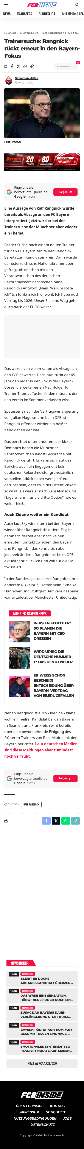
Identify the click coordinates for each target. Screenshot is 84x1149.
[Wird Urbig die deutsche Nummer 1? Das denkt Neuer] (19, 658)
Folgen (63, 192)
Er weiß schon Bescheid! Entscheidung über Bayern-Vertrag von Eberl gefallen (54, 685)
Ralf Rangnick (31, 804)
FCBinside (10, 32)
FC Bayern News (28, 32)
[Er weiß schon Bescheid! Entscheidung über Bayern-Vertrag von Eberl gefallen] (19, 686)
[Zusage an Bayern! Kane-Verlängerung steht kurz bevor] (42, 1012)
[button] (8, 4)
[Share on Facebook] (12, 66)
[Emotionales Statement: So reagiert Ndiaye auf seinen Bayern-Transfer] (42, 1046)
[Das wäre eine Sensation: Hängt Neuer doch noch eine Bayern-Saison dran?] (42, 995)
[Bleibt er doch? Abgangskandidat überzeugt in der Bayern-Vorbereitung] (42, 978)
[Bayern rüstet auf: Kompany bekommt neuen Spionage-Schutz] (42, 1029)
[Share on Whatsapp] (25, 66)
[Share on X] (19, 66)
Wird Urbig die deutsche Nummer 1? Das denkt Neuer (53, 656)
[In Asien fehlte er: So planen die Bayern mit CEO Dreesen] (19, 631)
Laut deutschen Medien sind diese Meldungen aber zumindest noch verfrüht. (41, 750)
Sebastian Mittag (26, 78)
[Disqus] (42, 887)
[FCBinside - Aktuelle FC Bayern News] (42, 5)
